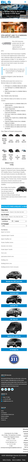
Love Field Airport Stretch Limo (7, 414)
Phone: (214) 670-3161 (11, 440)
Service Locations (5, 416)
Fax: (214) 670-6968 (11, 444)
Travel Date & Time (5, 219)
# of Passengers (5, 224)
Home (3, 16)
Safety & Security (7, 460)
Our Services (4, 412)
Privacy (23, 460)
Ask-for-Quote (4, 418)
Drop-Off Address (5, 214)
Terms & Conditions (16, 460)
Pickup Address (4, 210)
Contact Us (3, 420)
